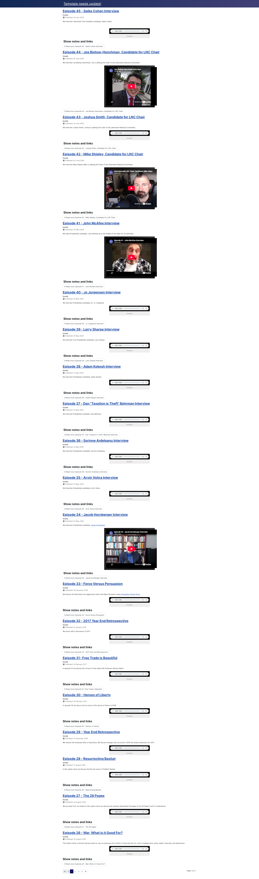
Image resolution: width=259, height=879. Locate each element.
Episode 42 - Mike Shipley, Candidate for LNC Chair (103, 154)
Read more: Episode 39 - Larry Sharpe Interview (84, 361)
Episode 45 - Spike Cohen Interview (91, 11)
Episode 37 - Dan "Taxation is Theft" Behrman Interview (106, 403)
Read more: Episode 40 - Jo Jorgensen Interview (84, 324)
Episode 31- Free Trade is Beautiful (90, 658)
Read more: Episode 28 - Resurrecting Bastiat (83, 790)
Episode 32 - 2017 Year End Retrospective (95, 621)
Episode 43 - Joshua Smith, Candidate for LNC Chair (104, 117)
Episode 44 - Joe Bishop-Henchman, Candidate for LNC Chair (111, 52)
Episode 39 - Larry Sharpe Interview (91, 329)
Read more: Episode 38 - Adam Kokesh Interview (84, 398)
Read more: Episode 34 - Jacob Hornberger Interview (86, 578)
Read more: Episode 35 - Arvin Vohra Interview (83, 509)
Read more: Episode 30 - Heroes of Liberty (82, 726)
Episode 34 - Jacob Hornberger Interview (95, 515)
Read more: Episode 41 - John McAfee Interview (84, 287)
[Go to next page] (82, 871)
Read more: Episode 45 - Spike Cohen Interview (84, 46)
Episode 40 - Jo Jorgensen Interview (92, 292)
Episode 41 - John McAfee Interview (91, 223)
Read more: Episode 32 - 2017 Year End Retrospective (86, 652)
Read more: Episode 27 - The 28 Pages (80, 827)
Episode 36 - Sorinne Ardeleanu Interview (95, 440)
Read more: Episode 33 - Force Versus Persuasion (84, 615)
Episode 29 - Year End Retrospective (91, 732)
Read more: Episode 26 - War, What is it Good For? (85, 864)
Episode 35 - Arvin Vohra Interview (90, 478)
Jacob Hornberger (98, 525)
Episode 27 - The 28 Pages (84, 796)
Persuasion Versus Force (130, 594)
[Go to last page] (86, 871)
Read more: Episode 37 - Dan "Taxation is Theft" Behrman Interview (91, 435)
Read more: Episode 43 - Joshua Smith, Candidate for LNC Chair (90, 148)
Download (129, 36)
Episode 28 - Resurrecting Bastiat (89, 759)
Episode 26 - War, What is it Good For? (93, 833)
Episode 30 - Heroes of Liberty (87, 695)
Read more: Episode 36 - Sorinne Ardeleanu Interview (86, 472)
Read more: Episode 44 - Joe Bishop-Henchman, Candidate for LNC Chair (94, 111)
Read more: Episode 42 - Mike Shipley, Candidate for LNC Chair (90, 217)
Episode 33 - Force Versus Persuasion (93, 584)
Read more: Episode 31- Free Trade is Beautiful (83, 689)
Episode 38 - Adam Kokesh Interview (92, 366)
